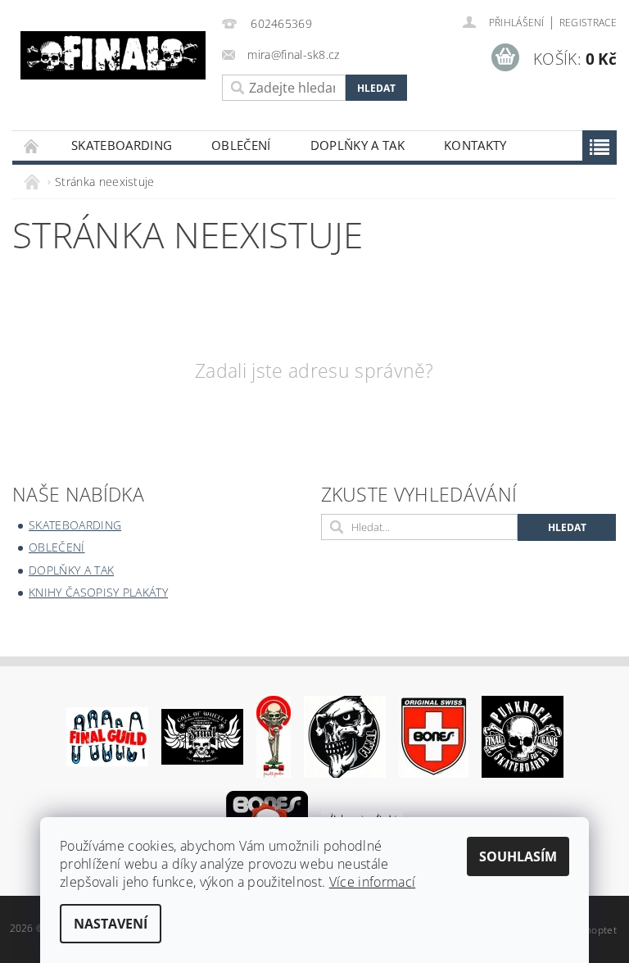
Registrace (588, 23)
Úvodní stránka (32, 145)
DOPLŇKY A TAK (357, 145)
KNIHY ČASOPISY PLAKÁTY (98, 592)
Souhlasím (518, 856)
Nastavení (110, 924)
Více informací (372, 882)
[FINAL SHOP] (113, 55)
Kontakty (475, 145)
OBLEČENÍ (241, 145)
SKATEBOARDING (121, 145)
